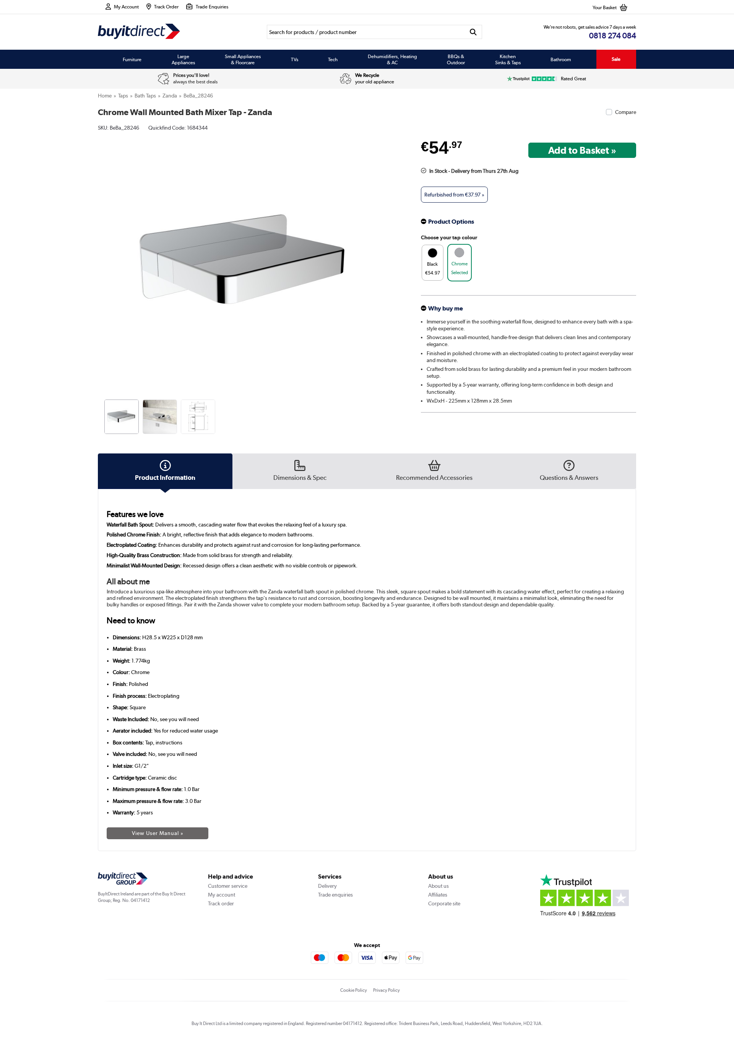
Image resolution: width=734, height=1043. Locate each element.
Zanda (169, 96)
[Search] (473, 32)
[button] (388, 254)
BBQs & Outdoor (456, 59)
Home (105, 96)
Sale (616, 59)
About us (438, 886)
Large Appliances (183, 59)
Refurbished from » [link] (454, 194)
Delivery (327, 886)
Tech (333, 59)
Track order (221, 903)
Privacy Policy (386, 990)
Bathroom (560, 59)
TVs (294, 59)
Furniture (132, 59)
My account (221, 895)
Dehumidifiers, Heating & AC (392, 59)
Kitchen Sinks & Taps (508, 59)
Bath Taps (145, 96)
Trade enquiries (335, 895)
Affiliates (437, 895)
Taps (123, 96)
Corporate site (444, 903)
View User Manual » (158, 833)
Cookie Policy (353, 990)
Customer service (227, 886)
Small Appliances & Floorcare (243, 59)
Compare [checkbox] (625, 112)
